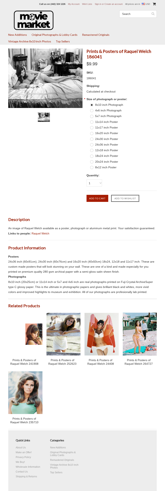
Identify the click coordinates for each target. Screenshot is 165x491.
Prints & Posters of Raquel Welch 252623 (62, 361)
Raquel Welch (40, 233)
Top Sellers (63, 41)
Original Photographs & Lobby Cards (54, 34)
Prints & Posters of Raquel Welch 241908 (24, 361)
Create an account (113, 4)
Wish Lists (87, 4)
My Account (73, 4)
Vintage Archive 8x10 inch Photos (29, 41)
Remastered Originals (95, 34)
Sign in (98, 4)
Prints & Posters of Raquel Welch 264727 (139, 361)
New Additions (17, 34)
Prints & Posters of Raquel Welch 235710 (24, 420)
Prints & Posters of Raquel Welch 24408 (100, 361)
